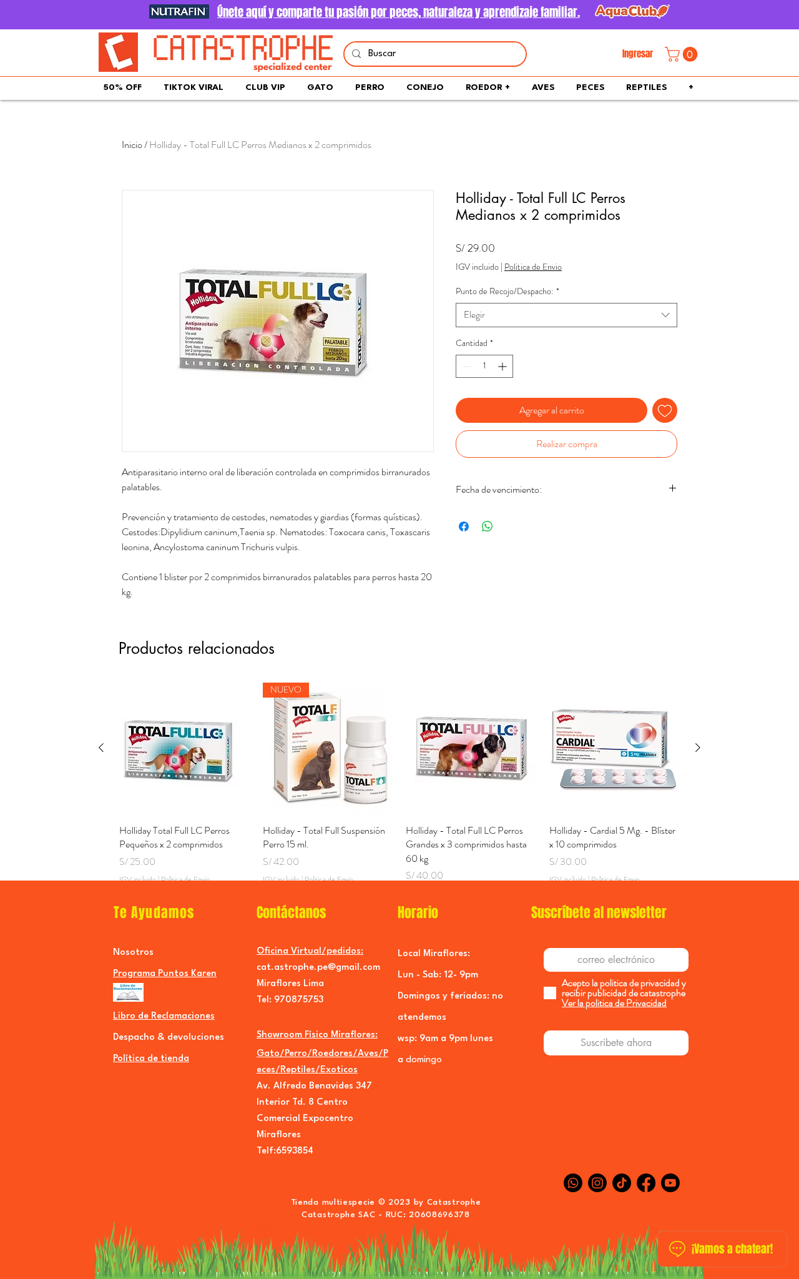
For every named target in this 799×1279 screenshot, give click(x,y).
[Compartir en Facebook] (463, 526)
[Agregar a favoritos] (664, 410)
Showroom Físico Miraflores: (317, 1035)
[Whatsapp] (573, 1182)
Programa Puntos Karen (165, 974)
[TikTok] (621, 1182)
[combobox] (566, 315)
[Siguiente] (697, 747)
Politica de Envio (533, 267)
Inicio (132, 144)
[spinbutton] (484, 366)
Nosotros (133, 952)
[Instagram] (597, 1182)
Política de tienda (151, 1059)
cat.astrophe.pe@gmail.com (318, 967)
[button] (683, 54)
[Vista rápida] (184, 748)
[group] (399, 790)
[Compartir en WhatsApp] (487, 526)
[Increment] (503, 366)
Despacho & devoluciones (168, 1037)
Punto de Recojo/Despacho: (507, 291)
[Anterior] (101, 747)
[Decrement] (465, 366)
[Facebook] (646, 1182)
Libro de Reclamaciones (164, 1016)
